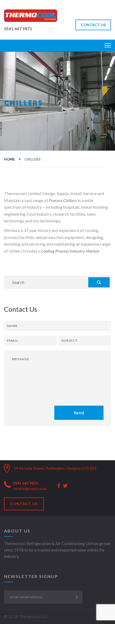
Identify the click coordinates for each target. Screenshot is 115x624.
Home (9, 159)
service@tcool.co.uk (29, 488)
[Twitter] (65, 485)
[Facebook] (58, 485)
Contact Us (24, 503)
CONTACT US (93, 24)
